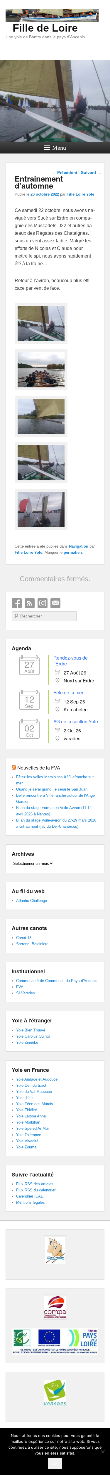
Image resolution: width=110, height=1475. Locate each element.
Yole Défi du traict (31, 1085)
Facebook (17, 603)
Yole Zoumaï (27, 1147)
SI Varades (25, 993)
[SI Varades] (55, 1392)
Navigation (78, 546)
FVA (19, 987)
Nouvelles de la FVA (38, 767)
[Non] (103, 1452)
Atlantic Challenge (31, 900)
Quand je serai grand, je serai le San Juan (51, 789)
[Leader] (55, 1353)
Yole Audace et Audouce (36, 1079)
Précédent (64, 172)
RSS (30, 603)
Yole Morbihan (28, 1122)
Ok (55, 1463)
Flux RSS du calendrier (35, 1190)
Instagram (43, 603)
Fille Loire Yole (80, 194)
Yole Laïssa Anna (31, 1116)
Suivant (91, 172)
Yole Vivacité (27, 1141)
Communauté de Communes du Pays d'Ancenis (56, 981)
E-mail (55, 603)
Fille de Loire (45, 28)
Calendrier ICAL (29, 1196)
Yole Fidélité (26, 1110)
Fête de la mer (68, 692)
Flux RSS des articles (34, 1184)
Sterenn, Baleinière (32, 944)
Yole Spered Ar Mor (32, 1128)
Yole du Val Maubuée (34, 1091)
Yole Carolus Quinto (33, 1036)
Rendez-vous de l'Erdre (70, 660)
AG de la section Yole (75, 721)
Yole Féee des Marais (34, 1104)
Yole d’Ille (24, 1098)
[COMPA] (55, 1307)
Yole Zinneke (27, 1042)
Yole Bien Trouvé (30, 1030)
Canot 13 (23, 938)
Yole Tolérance (28, 1135)
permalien (73, 552)
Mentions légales (30, 1202)
